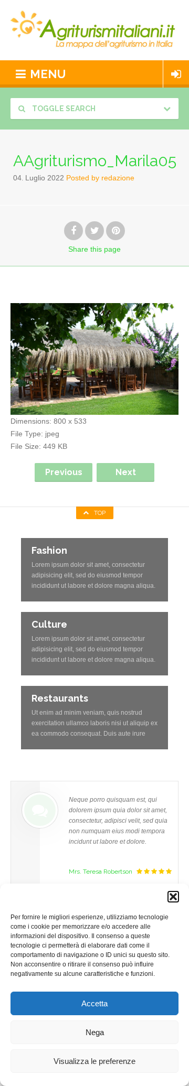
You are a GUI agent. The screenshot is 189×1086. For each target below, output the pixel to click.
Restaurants (60, 698)
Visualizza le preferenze (94, 1061)
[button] (173, 896)
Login (176, 74)
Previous (63, 472)
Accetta (94, 1003)
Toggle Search (63, 108)
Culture (49, 624)
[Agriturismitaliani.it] (94, 30)
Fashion (49, 550)
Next (126, 472)
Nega (95, 1032)
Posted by (100, 178)
